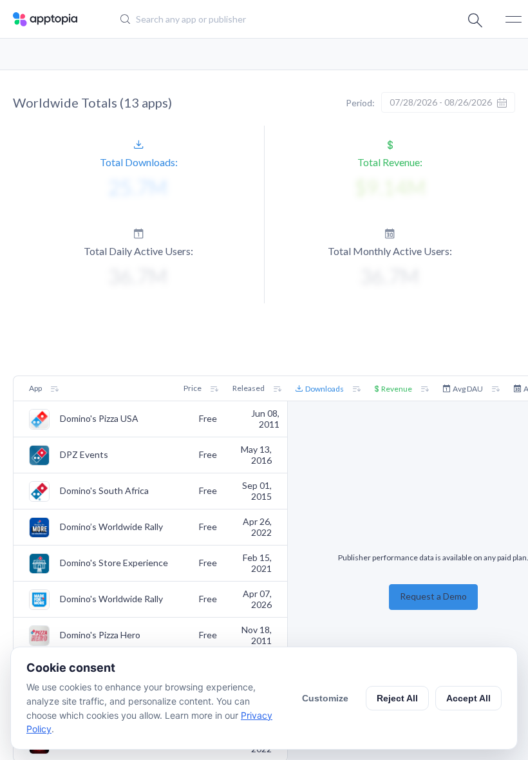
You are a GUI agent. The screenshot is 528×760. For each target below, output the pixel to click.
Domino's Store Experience (114, 563)
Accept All (468, 698)
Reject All (397, 698)
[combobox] (254, 19)
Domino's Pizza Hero (100, 635)
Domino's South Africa (104, 491)
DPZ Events (84, 455)
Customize (325, 698)
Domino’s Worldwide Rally (111, 527)
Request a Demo (433, 596)
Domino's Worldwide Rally (111, 599)
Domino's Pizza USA (99, 418)
